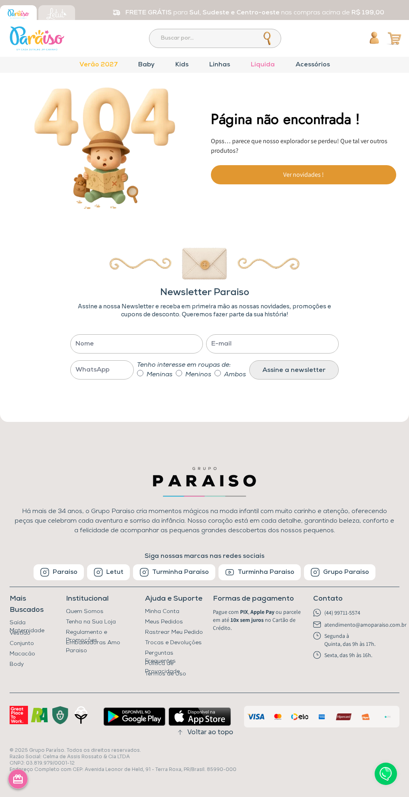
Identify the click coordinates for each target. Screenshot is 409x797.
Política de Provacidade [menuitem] (162, 665)
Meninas (160, 375)
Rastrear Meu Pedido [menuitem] (174, 632)
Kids (182, 65)
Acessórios (313, 65)
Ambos (235, 375)
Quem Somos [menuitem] (84, 612)
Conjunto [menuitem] (22, 644)
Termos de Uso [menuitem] (165, 674)
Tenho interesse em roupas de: (184, 365)
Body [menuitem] (17, 664)
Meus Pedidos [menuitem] (164, 622)
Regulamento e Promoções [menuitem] (86, 633)
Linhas (219, 65)
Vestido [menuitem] (20, 633)
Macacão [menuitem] (22, 654)
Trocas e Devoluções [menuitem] (173, 643)
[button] (259, 599)
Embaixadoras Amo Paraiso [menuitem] (93, 644)
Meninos (198, 375)
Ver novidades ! (303, 174)
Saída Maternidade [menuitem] (27, 624)
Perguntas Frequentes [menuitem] (160, 654)
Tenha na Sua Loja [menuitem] (91, 622)
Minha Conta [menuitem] (162, 612)
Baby (146, 65)
